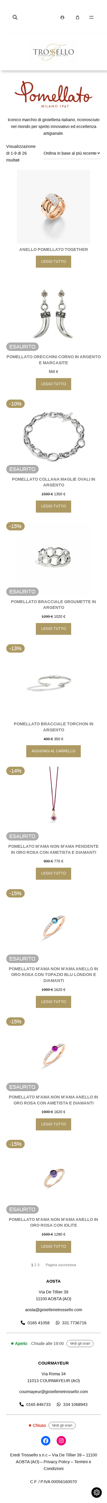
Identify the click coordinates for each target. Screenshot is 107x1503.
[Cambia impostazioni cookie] (96, 1492)
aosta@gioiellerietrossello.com (53, 1310)
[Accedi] (62, 17)
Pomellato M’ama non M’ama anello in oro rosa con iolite (53, 1223)
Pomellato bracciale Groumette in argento (53, 605)
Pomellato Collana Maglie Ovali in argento (53, 482)
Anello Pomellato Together (53, 250)
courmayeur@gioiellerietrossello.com (53, 1391)
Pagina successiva (61, 1265)
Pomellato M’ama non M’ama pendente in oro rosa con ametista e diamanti (53, 849)
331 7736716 (74, 1323)
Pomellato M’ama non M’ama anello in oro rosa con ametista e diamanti (53, 1100)
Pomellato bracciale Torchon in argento (53, 727)
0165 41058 (39, 1323)
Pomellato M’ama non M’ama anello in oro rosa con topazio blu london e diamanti (53, 975)
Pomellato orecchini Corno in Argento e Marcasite (53, 360)
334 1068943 (75, 1404)
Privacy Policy (57, 1462)
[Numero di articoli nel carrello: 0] (77, 17)
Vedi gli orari (80, 1343)
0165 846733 (38, 1404)
